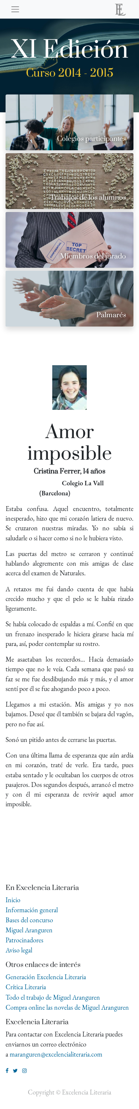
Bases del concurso (29, 920)
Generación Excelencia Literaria (46, 977)
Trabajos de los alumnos (88, 197)
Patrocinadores (24, 940)
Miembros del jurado (93, 256)
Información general (32, 910)
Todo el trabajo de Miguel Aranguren (53, 997)
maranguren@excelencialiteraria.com (56, 1054)
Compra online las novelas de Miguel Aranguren (67, 1007)
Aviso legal (19, 950)
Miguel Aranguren (29, 930)
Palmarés (111, 315)
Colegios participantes (91, 139)
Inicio (13, 900)
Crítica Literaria (26, 987)
